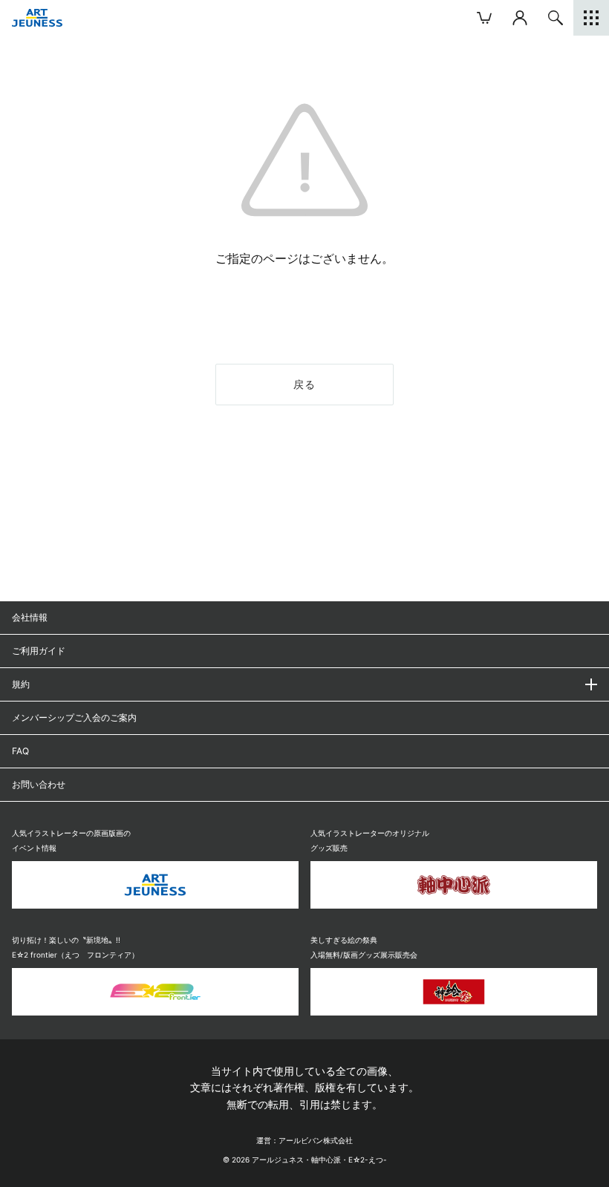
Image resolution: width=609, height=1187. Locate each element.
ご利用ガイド (38, 650)
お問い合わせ (38, 784)
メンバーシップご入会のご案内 (74, 717)
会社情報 (30, 617)
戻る (304, 384)
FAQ (20, 750)
